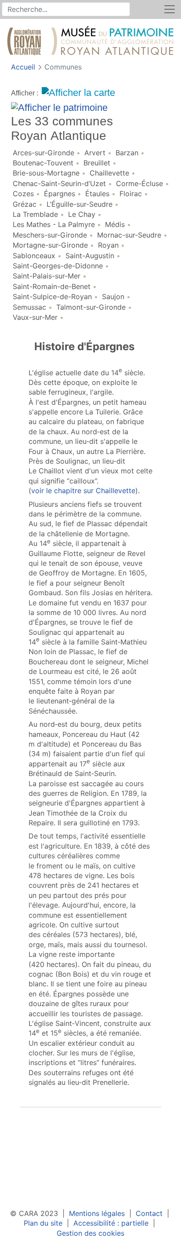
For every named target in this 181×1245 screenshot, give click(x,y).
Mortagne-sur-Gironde (50, 245)
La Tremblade (35, 214)
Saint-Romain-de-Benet (51, 286)
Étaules (97, 193)
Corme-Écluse (139, 183)
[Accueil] (90, 42)
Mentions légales (97, 1213)
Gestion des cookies (90, 1233)
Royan (108, 245)
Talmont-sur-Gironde (91, 307)
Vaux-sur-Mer (35, 317)
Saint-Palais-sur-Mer (46, 275)
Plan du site (43, 1223)
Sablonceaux (34, 255)
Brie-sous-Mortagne (46, 172)
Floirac (130, 193)
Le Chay (81, 214)
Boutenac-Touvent (43, 162)
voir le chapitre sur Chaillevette (83, 490)
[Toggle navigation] (169, 9)
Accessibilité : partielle (110, 1223)
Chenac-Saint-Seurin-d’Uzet (59, 183)
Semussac (29, 307)
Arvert (94, 152)
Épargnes (59, 193)
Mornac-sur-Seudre (129, 235)
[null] (27, 347)
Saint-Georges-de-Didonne (58, 265)
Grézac (24, 204)
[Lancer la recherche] (123, 9)
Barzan (127, 152)
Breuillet (96, 162)
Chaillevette (109, 172)
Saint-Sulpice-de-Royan (52, 296)
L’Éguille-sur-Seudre (79, 204)
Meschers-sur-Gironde (50, 235)
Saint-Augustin (89, 255)
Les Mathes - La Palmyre (54, 224)
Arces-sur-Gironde (43, 152)
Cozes (23, 193)
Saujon (113, 296)
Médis (115, 224)
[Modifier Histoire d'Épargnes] (26, 1121)
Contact (149, 1213)
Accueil (24, 66)
